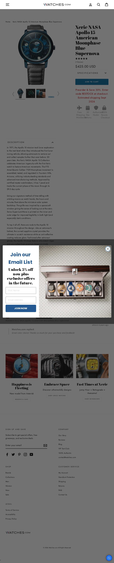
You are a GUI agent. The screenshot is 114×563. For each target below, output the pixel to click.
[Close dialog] (108, 248)
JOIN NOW (20, 308)
